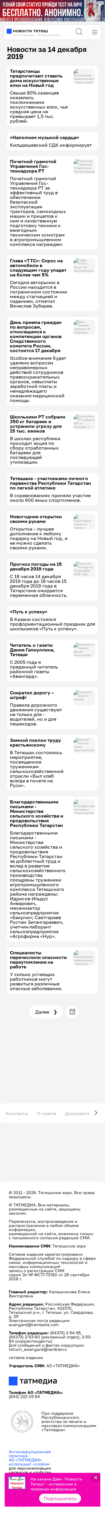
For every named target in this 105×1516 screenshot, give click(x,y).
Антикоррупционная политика (30, 1453)
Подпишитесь (60, 1498)
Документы (78, 1113)
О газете (46, 1113)
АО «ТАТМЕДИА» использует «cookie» (29, 1461)
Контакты (17, 1113)
